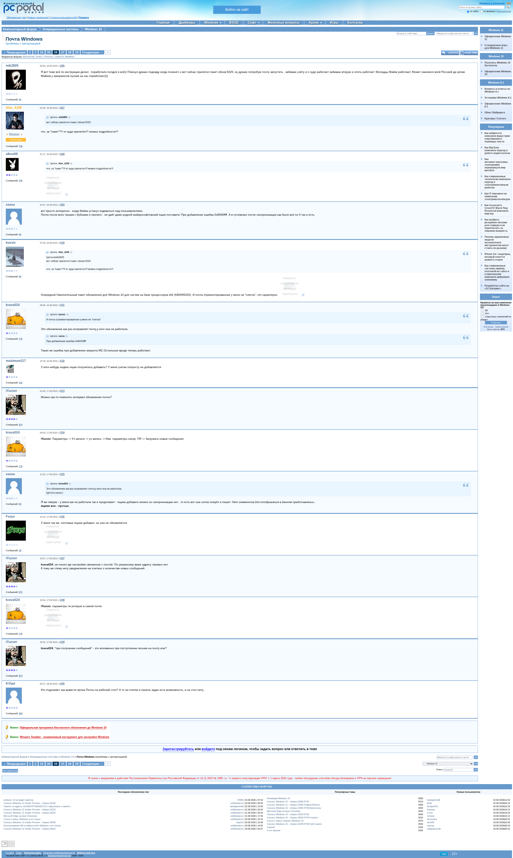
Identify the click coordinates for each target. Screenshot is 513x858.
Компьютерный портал (59, 855)
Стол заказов (273, 830)
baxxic (11, 242)
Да (486, 310)
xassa (10, 204)
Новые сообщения (38, 17)
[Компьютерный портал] (23, 13)
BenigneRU (432, 806)
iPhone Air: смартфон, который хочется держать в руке (498, 257)
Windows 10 (93, 29)
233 (62, 390)
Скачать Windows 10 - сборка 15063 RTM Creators (292, 817)
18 (69, 52)
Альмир (431, 809)
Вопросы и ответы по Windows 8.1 (497, 90)
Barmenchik (28, 56)
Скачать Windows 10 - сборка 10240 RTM (288, 814)
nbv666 (430, 822)
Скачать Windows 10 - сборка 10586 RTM (288, 801)
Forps (10, 516)
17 (62, 52)
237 (62, 558)
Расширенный (504, 11)
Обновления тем (16, 17)
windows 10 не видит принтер (18, 800)
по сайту (474, 11)
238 (62, 600)
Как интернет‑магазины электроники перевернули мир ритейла (496, 165)
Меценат (14, 134)
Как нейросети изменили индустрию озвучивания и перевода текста (498, 137)
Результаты (488, 327)
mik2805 (12, 65)
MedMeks (70, 56)
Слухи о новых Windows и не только (22, 819)
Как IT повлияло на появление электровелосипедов (497, 196)
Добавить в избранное (492, 3)
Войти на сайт (237, 10)
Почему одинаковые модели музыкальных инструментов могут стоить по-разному (497, 242)
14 (41, 52)
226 (62, 65)
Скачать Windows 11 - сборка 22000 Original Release (293, 805)
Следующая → (92, 52)
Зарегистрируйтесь (178, 749)
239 (62, 642)
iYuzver (11, 390)
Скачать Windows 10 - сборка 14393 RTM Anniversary (294, 808)
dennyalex (432, 819)
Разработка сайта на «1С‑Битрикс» (497, 287)
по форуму (489, 11)
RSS (509, 3)
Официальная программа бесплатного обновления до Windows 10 (63, 727)
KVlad (10, 683)
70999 (240, 800)
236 (62, 516)
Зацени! (271, 827)
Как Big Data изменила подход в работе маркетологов (497, 150)
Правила (84, 17)
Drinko (39, 56)
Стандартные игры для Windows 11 (496, 46)
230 (62, 242)
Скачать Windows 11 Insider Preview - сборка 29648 (30, 822)
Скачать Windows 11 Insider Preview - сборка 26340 (30, 803)
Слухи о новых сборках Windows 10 (285, 821)
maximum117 (16, 360)
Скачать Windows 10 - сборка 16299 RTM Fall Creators (294, 824)
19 (76, 52)
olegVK (239, 822)
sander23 (59, 56)
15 (48, 52)
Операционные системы (61, 29)
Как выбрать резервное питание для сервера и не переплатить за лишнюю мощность (496, 225)
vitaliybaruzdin (434, 829)
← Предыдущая (14, 52)
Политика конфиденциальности (59, 853)
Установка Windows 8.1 (498, 97)
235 (62, 474)
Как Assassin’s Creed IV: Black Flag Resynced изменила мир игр (497, 209)
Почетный (16, 139)
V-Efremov (48, 56)
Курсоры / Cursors (495, 118)
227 (62, 107)
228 (62, 154)
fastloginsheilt (236, 806)
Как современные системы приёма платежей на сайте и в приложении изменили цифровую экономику (497, 272)
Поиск (19, 853)
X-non (430, 813)
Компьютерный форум (20, 29)
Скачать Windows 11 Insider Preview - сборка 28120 (30, 809)
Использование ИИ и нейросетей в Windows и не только (32, 825)
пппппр (430, 816)
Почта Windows (24, 39)
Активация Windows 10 (278, 798)
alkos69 (12, 154)
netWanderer (236, 803)
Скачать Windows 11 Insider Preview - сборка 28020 (30, 829)
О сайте (10, 853)
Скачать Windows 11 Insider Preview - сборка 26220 (30, 813)
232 (62, 360)
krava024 (13, 305)
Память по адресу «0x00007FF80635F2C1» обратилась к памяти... (38, 806)
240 (62, 683)
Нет (487, 313)
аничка (430, 825)
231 (62, 305)
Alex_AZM (13, 107)
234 (62, 432)
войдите (208, 749)
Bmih (429, 803)
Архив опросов (501, 327)
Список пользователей (63, 17)
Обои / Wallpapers (495, 112)
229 (62, 204)
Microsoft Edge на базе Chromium (20, 816)
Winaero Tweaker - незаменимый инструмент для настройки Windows (64, 736)
